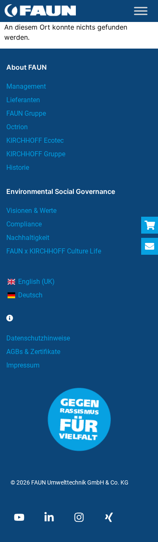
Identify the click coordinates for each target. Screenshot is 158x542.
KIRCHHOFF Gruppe (35, 154)
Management (26, 86)
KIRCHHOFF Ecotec (35, 140)
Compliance (24, 224)
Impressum (23, 365)
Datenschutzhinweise (38, 338)
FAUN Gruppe (26, 113)
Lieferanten (23, 100)
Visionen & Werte (31, 211)
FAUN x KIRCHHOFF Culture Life (53, 251)
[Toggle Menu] (140, 11)
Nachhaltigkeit (27, 238)
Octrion (17, 127)
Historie (17, 167)
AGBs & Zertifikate (33, 352)
